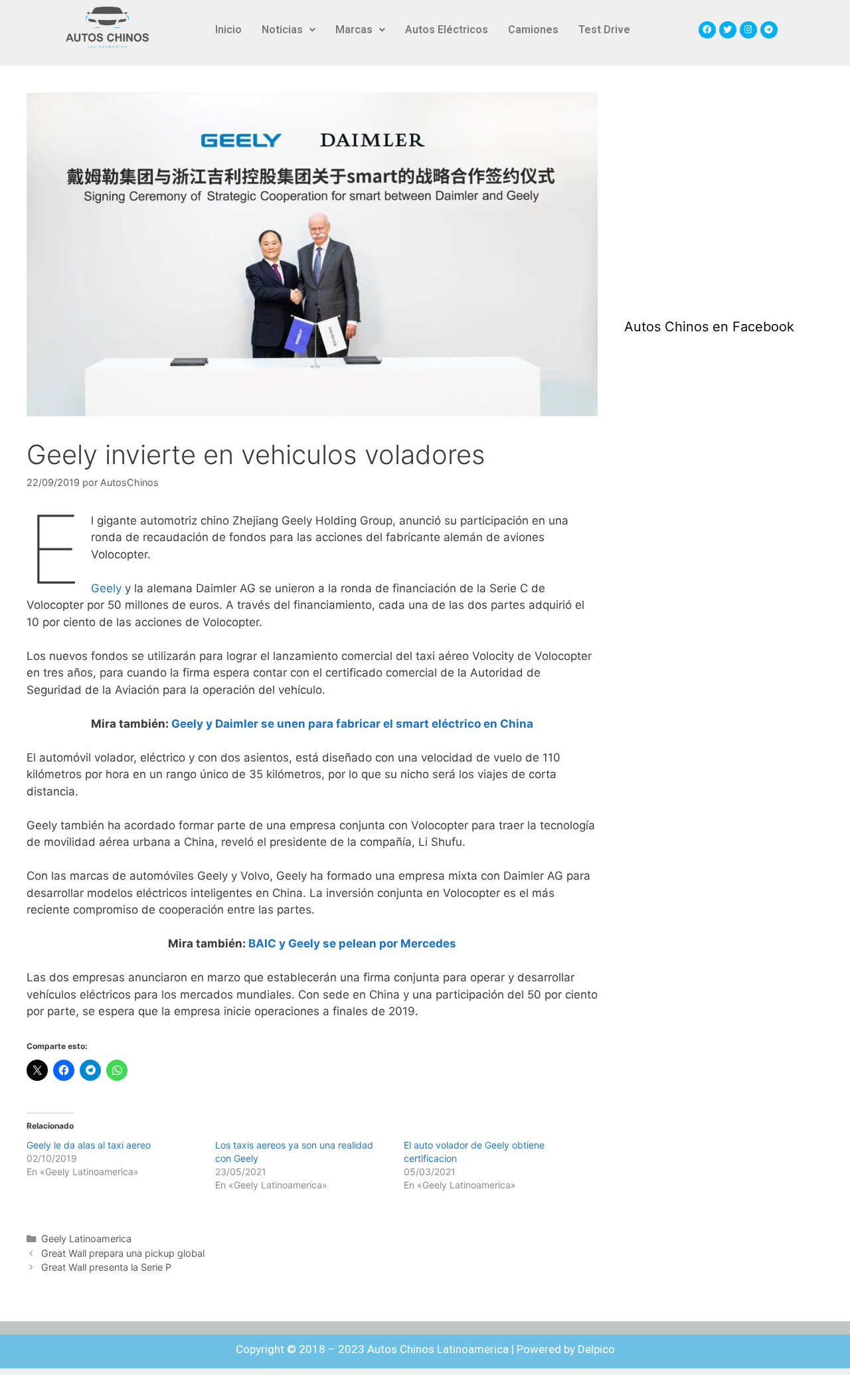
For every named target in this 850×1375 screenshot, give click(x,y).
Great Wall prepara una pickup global (123, 1253)
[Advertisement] (723, 191)
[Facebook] (707, 30)
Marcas (354, 29)
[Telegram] (769, 30)
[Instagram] (748, 30)
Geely (106, 588)
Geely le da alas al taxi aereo (89, 1145)
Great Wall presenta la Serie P (106, 1267)
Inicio (228, 29)
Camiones (533, 29)
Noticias (282, 29)
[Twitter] (727, 30)
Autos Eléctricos (446, 29)
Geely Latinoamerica (86, 1238)
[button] (288, 30)
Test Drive (604, 29)
